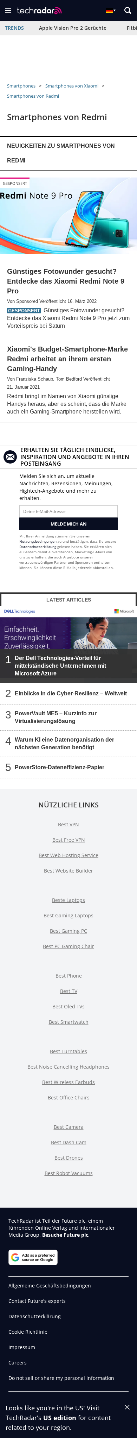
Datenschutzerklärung (37, 546)
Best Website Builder (68, 870)
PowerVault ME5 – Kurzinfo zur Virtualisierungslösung (56, 717)
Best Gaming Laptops (68, 915)
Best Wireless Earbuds (68, 1082)
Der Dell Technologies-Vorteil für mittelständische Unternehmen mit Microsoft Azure (60, 665)
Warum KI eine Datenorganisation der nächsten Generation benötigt (64, 743)
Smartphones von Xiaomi (71, 86)
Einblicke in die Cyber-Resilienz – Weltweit (71, 693)
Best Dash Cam (68, 1142)
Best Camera (69, 1127)
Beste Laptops (68, 900)
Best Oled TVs (68, 1006)
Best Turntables (68, 1051)
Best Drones (68, 1157)
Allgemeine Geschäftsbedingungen (49, 1285)
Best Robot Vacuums (69, 1173)
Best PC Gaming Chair (68, 946)
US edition (59, 1417)
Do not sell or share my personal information (61, 1378)
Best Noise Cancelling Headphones (68, 1066)
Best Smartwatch (69, 1022)
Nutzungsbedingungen (38, 541)
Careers (17, 1362)
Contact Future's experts (37, 1301)
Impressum (21, 1347)
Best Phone (69, 975)
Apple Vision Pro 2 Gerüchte (72, 28)
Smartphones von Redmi (33, 96)
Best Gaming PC (68, 931)
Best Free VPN (68, 839)
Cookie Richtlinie (27, 1331)
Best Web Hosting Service (68, 855)
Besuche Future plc (65, 1234)
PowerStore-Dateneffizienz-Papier (59, 767)
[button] (8, 10)
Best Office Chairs (69, 1097)
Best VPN (68, 824)
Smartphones (21, 86)
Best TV (68, 991)
